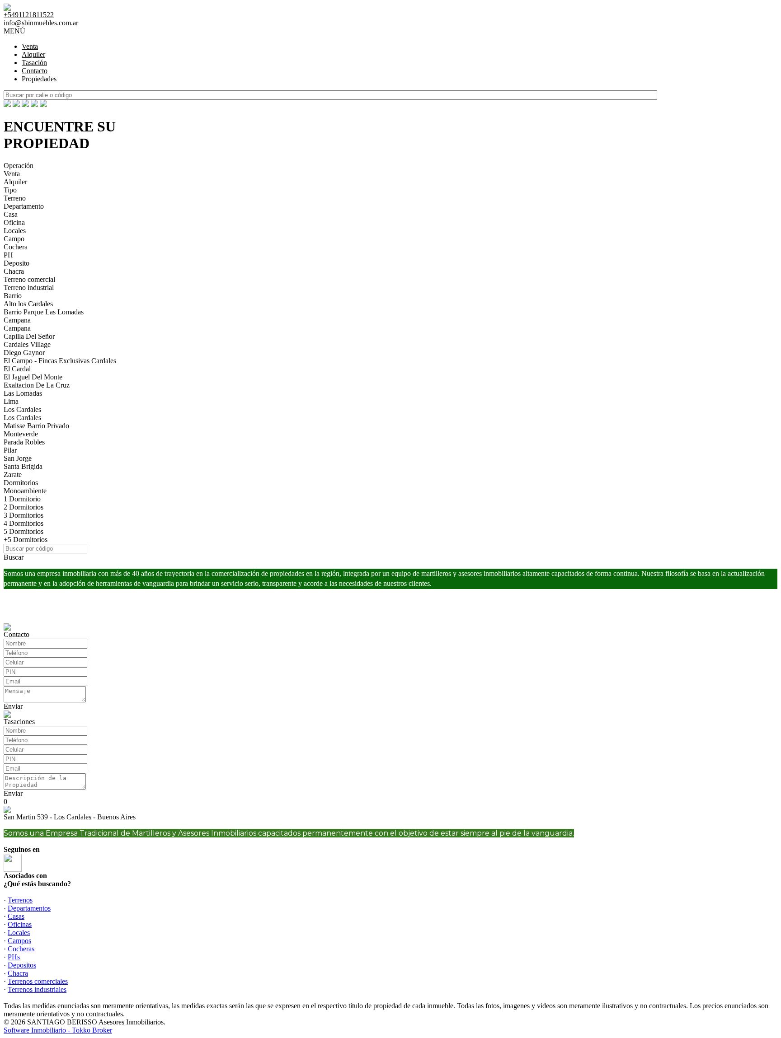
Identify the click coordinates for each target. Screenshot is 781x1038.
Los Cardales (22, 409)
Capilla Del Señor (29, 336)
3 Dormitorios (23, 515)
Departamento (24, 206)
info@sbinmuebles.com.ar (41, 23)
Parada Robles (24, 442)
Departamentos (29, 908)
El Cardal (17, 369)
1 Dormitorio (22, 499)
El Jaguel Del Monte (33, 377)
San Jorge (18, 458)
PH (8, 255)
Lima (11, 401)
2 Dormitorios (23, 507)
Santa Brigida (23, 466)
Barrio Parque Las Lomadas (44, 312)
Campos (19, 940)
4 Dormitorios (23, 523)
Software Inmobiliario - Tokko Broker (58, 1030)
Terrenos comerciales (38, 981)
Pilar (10, 450)
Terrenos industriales (37, 989)
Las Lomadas (23, 393)
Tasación (34, 62)
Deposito (16, 263)
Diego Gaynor (24, 352)
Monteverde (21, 434)
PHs (14, 957)
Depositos (22, 965)
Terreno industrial (29, 287)
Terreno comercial (29, 279)
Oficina (14, 222)
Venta (30, 46)
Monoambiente (25, 491)
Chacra (14, 271)
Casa (11, 214)
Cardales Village (27, 344)
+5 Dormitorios (25, 539)
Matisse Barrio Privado (36, 426)
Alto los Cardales (28, 304)
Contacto (34, 71)
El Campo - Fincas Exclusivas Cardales (60, 361)
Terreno (15, 198)
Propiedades (39, 79)
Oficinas (20, 924)
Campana (17, 320)
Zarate (13, 474)
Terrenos (20, 900)
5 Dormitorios (23, 531)
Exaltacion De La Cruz (37, 385)
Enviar (13, 706)
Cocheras (21, 949)
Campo (14, 239)
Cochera (16, 247)
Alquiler (33, 54)
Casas (16, 916)
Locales (15, 230)
